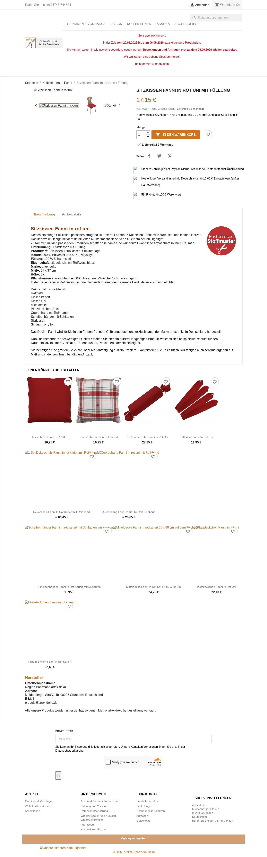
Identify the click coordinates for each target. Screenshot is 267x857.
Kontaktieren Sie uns (93, 829)
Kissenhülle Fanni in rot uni (49, 437)
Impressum (88, 824)
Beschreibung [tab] (44, 214)
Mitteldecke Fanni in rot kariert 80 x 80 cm (153, 586)
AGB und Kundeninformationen (100, 801)
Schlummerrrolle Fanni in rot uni (147, 437)
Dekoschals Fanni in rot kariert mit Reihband (61, 511)
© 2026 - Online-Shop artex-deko (134, 851)
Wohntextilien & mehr (38, 806)
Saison (116, 24)
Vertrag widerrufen (133, 838)
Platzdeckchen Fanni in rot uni (216, 586)
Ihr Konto (148, 794)
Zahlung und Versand (94, 806)
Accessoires (185, 24)
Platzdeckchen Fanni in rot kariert (49, 661)
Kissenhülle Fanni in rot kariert (98, 437)
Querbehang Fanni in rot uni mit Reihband (128, 511)
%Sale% (163, 24)
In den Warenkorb (176, 134)
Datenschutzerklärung (94, 810)
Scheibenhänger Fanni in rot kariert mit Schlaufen (69, 586)
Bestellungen (144, 806)
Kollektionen (139, 24)
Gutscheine (143, 820)
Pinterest (169, 156)
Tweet (159, 156)
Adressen (142, 815)
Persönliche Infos (147, 801)
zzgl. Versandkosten (163, 108)
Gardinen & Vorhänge (86, 24)
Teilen (149, 156)
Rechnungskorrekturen (150, 810)
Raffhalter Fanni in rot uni (196, 437)
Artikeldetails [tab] (71, 214)
